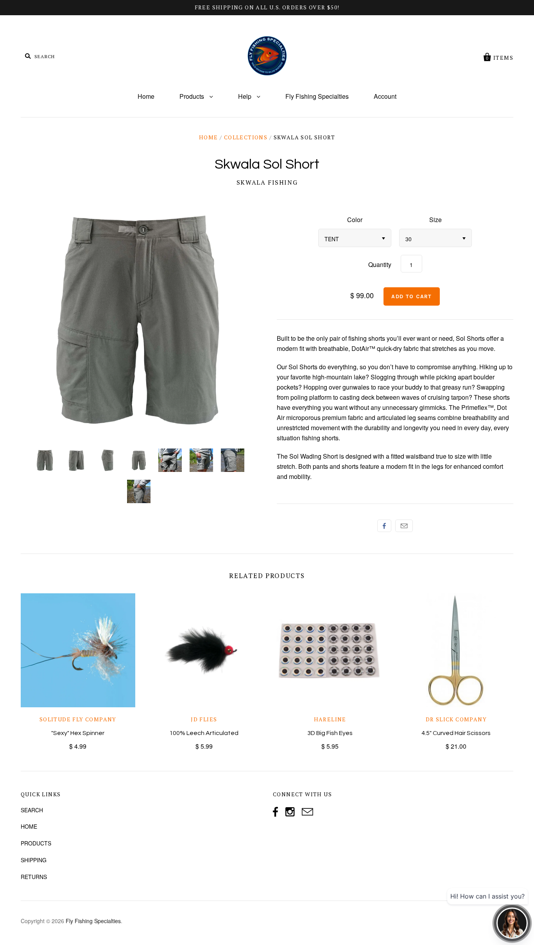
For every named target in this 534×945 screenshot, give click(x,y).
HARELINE (330, 719)
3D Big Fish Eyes (330, 733)
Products (192, 96)
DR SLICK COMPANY (456, 719)
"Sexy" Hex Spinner (77, 733)
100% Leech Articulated (203, 733)
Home (146, 96)
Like (384, 526)
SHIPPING (34, 860)
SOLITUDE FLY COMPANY (77, 719)
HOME (29, 826)
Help (245, 96)
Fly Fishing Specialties (317, 96)
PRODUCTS (36, 843)
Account (385, 96)
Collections (245, 137)
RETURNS (34, 877)
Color (354, 219)
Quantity (379, 264)
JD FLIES (204, 719)
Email (404, 526)
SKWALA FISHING (267, 182)
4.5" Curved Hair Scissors (456, 733)
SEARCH (32, 810)
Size (435, 219)
